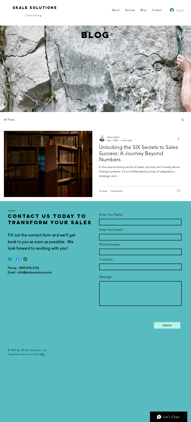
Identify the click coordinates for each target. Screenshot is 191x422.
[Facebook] (17, 259)
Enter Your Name (111, 214)
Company (106, 259)
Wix (42, 354)
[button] (182, 120)
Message (105, 276)
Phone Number (109, 244)
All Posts (9, 119)
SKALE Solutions (35, 7)
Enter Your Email (110, 229)
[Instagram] (25, 259)
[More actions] (180, 138)
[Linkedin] (10, 259)
